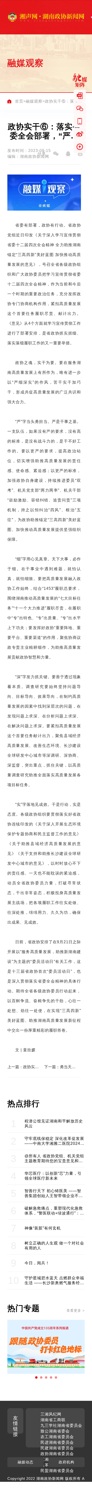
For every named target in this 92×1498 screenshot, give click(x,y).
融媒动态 (25, 1462)
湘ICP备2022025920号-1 (40, 1489)
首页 (19, 101)
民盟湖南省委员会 (57, 1471)
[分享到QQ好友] (68, 154)
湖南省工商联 (53, 1420)
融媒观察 (34, 101)
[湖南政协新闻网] (45, 17)
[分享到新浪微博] (80, 154)
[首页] (9, 101)
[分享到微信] (56, 154)
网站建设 (70, 1484)
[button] (36, 1377)
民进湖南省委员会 (57, 1442)
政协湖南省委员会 (57, 1454)
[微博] (80, 134)
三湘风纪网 (50, 1414)
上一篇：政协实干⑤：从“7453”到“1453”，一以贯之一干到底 (23, 1067)
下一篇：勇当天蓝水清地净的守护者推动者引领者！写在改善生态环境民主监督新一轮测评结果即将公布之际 (60, 1067)
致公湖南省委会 (55, 1431)
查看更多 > (75, 1310)
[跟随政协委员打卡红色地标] (46, 1347)
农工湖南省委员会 (57, 1437)
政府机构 (66, 1462)
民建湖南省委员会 (57, 1448)
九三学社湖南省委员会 (61, 1425)
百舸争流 (20, 1001)
